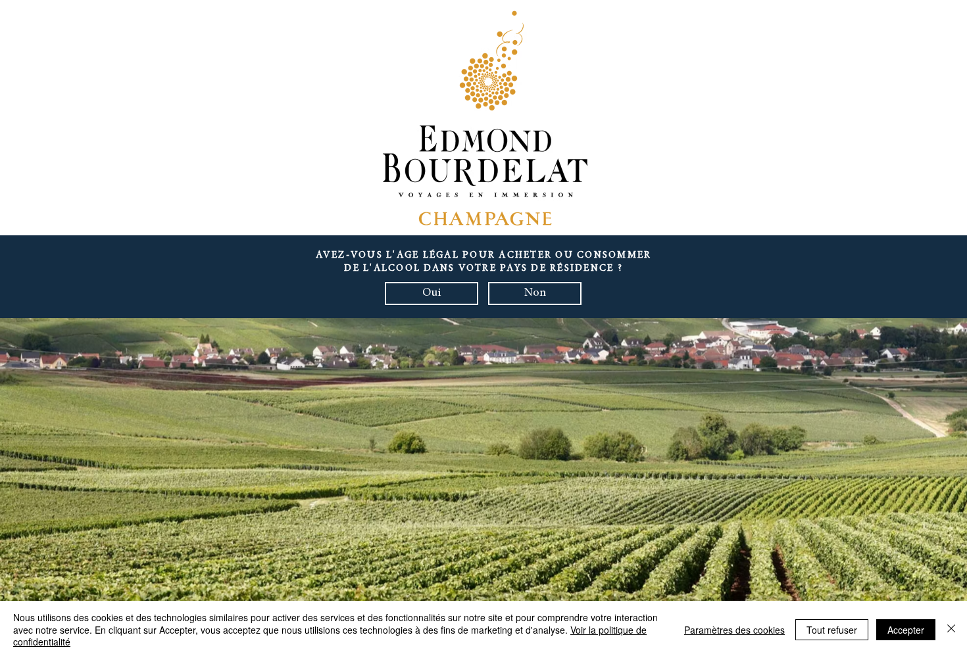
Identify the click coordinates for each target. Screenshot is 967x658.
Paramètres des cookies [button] (734, 629)
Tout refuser (831, 629)
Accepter (905, 629)
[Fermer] (951, 629)
